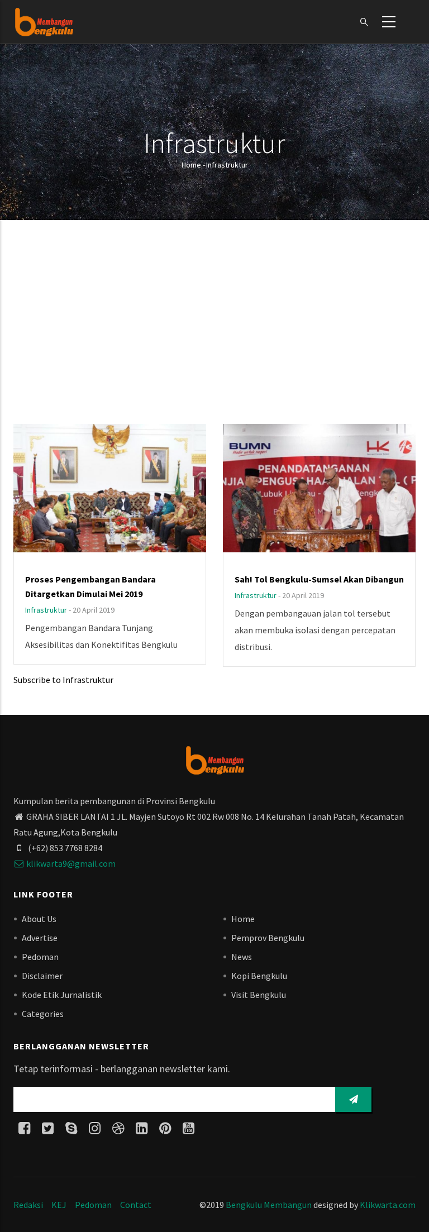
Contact (135, 1204)
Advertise (40, 937)
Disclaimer (42, 975)
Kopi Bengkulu (259, 975)
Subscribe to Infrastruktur (63, 679)
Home (191, 165)
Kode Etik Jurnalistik (62, 994)
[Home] (43, 22)
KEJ (58, 1204)
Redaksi (28, 1204)
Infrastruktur (46, 610)
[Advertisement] (214, 323)
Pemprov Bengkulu (267, 937)
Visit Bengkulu (258, 994)
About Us (39, 918)
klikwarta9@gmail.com (71, 863)
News (241, 956)
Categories (43, 1013)
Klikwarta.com (388, 1204)
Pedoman (40, 956)
